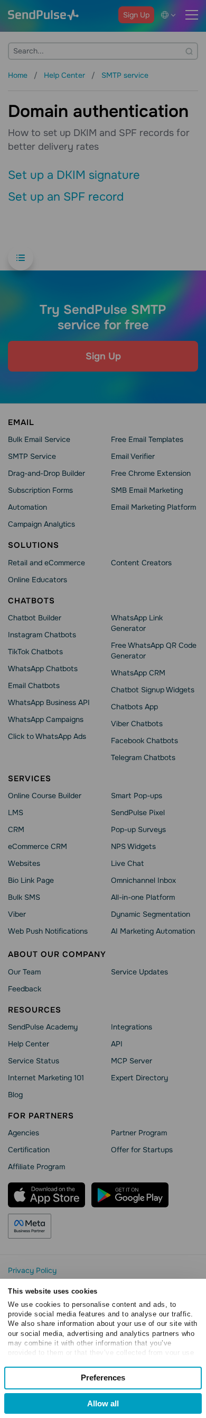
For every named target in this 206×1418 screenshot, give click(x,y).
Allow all (103, 1403)
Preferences (103, 1377)
